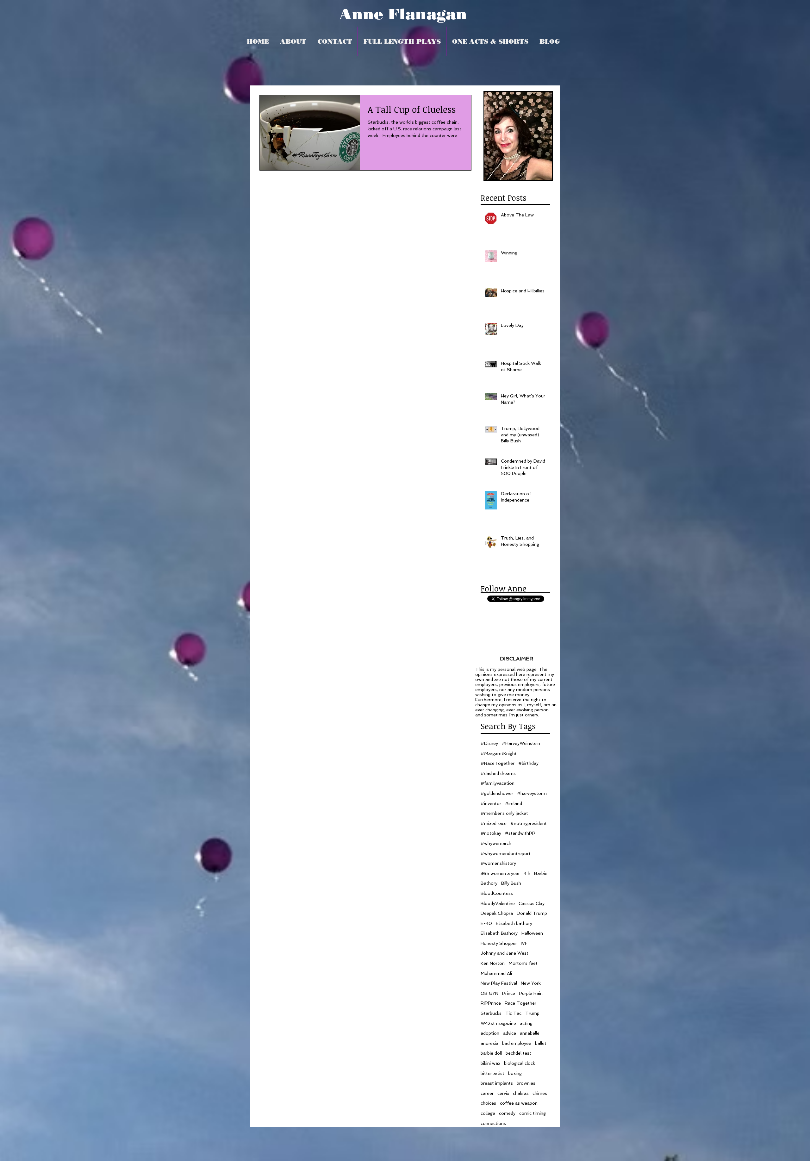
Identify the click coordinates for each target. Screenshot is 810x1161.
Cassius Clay (532, 903)
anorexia (489, 1043)
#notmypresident (528, 823)
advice (509, 1033)
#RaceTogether (497, 763)
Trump (532, 1013)
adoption (490, 1033)
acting (526, 1023)
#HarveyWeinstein (521, 743)
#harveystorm (532, 793)
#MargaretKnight (499, 753)
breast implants (497, 1083)
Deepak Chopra (497, 913)
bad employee (516, 1043)
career (487, 1093)
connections (493, 1123)
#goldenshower (497, 793)
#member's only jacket (504, 813)
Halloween (532, 933)
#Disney (489, 743)
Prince (508, 993)
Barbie (540, 873)
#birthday (528, 763)
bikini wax (490, 1063)
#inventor (491, 803)
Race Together (520, 1003)
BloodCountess (497, 893)
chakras (521, 1093)
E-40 (486, 923)
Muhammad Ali (496, 973)
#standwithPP (520, 833)
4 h (527, 873)
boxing (515, 1073)
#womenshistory (498, 863)
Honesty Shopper (499, 943)
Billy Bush (511, 883)
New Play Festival (499, 983)
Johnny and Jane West (504, 953)
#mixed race (494, 823)
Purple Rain (531, 993)
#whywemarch (496, 843)
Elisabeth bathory (514, 923)
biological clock (519, 1063)
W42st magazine (498, 1023)
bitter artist (492, 1073)
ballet (540, 1043)
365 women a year (500, 873)
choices (488, 1103)
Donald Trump (532, 913)
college (488, 1113)
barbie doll (491, 1053)
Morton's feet (523, 963)
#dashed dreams (498, 773)
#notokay (491, 833)
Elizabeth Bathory (499, 933)
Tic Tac (513, 1013)
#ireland (513, 803)
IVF (524, 943)
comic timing (532, 1113)
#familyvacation (497, 783)
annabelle (529, 1033)
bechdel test (518, 1053)
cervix (503, 1093)
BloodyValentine (498, 903)
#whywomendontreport (506, 853)
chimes (540, 1093)
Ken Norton (493, 963)
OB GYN (489, 993)
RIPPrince (491, 1003)
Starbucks (491, 1013)
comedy (507, 1113)
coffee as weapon (519, 1103)
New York (531, 983)
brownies (526, 1083)
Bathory (489, 883)
